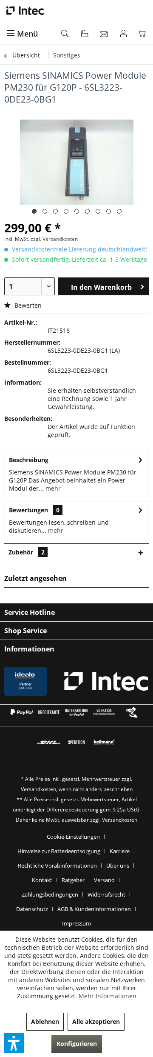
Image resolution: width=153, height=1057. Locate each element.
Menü (27, 34)
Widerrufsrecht (106, 894)
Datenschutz (32, 909)
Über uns (117, 865)
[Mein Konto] (123, 34)
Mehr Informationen (107, 996)
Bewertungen (28, 510)
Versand (104, 880)
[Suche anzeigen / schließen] (65, 34)
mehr (52, 488)
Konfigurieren (77, 1044)
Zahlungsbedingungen (50, 894)
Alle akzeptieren (96, 1021)
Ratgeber (73, 880)
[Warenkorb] (143, 34)
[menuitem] (29, 34)
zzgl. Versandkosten (54, 239)
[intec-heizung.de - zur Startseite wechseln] (76, 10)
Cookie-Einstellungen (73, 836)
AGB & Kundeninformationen (94, 909)
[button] (14, 1043)
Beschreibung (28, 460)
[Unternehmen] (85, 34)
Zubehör (26, 552)
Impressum (76, 923)
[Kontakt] (104, 34)
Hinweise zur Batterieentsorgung (58, 851)
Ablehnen (45, 1021)
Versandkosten (38, 789)
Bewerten (27, 305)
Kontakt (42, 880)
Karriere (120, 851)
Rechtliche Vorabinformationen (57, 865)
